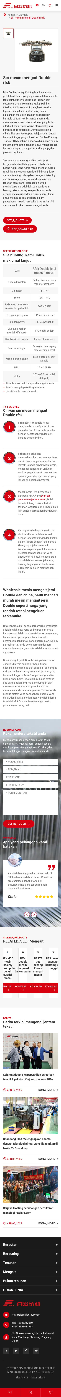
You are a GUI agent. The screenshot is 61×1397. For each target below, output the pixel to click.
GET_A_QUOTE (17, 220)
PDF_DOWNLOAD (20, 229)
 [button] (27, 914)
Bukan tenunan (14, 1281)
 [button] (34, 914)
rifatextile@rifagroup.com (26, 1314)
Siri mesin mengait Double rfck (27, 17)
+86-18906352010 (22, 1322)
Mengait (23, 14)
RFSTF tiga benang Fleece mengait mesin (23, 966)
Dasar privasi (37, 1377)
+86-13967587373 (22, 1326)
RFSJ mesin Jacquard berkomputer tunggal (38, 963)
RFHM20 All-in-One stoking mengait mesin (53, 966)
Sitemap (20, 1377)
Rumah (11, 14)
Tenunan (9, 1263)
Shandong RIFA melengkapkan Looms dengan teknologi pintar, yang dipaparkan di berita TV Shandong (30, 1143)
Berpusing (11, 1254)
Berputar (10, 1245)
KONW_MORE (23, 988)
